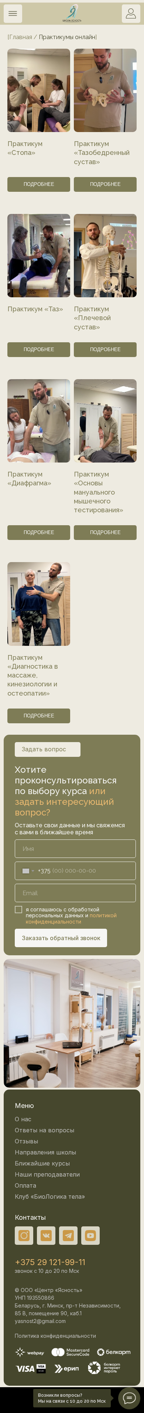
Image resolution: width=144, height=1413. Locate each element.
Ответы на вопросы (44, 1130)
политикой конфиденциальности (71, 918)
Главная (20, 37)
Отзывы (26, 1141)
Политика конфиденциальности (55, 1336)
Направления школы (45, 1152)
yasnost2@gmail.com (40, 1321)
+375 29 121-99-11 (50, 1262)
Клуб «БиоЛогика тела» (50, 1196)
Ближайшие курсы (42, 1163)
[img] (130, 13)
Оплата (25, 1185)
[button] (12, 13)
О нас (23, 1119)
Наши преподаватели (47, 1174)
